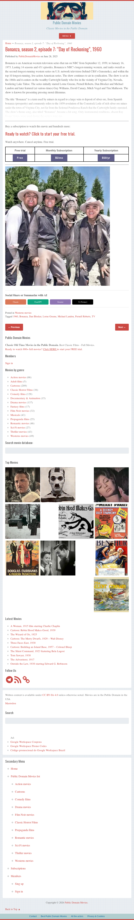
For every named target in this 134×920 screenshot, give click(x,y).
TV (93, 316)
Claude (15, 302)
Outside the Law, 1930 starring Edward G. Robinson (38, 663)
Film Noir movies (19, 410)
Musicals (15, 415)
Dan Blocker (35, 316)
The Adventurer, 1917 (22, 659)
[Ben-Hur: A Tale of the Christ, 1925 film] (111, 559)
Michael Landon (66, 316)
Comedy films (18, 394)
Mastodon (10, 703)
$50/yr (106, 157)
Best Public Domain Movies (54, 916)
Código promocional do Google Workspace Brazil (37, 750)
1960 (15, 316)
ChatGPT (38, 302)
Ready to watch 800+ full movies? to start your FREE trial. (44, 349)
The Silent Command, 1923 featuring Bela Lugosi (37, 651)
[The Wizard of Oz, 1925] (22, 485)
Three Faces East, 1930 (23, 642)
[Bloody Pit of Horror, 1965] (111, 485)
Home (8, 43)
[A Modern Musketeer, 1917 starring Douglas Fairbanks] (22, 559)
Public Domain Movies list (25, 776)
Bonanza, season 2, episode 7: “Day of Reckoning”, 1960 (53, 49)
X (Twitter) (82, 302)
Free (20, 157)
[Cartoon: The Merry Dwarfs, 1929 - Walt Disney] (111, 522)
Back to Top (11, 909)
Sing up (19, 883)
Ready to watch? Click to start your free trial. (40, 133)
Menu (65, 36)
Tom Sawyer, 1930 (20, 655)
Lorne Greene (49, 316)
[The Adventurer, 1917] (57, 485)
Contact (33, 916)
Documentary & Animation (25, 398)
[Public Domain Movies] (67, 18)
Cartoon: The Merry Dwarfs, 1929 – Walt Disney (37, 638)
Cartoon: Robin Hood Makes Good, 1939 (32, 630)
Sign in (9, 363)
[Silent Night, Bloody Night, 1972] (22, 522)
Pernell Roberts (82, 316)
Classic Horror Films (21, 389)
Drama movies (18, 402)
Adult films (16, 381)
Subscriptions (18, 868)
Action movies (18, 377)
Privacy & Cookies (96, 916)
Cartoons (15, 385)
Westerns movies (23, 312)
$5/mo (59, 157)
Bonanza (23, 316)
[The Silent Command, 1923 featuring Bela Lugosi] (111, 595)
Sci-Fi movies (17, 427)
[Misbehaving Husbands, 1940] (57, 559)
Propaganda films (19, 419)
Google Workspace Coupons (26, 741)
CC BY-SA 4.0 (50, 695)
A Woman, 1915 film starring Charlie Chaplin (35, 626)
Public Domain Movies (67, 22)
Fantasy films (17, 406)
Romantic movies (19, 423)
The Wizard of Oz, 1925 (23, 634)
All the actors (77, 916)
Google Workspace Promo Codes (28, 746)
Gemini (60, 302)
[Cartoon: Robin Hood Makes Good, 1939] (76, 522)
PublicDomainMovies (29, 56)
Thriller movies (18, 431)
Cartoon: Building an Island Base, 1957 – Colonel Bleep (41, 647)
